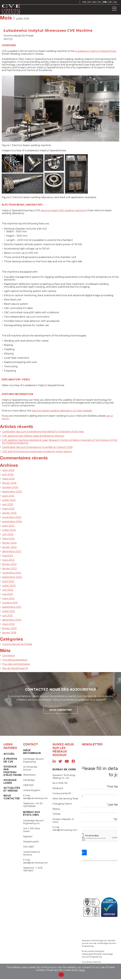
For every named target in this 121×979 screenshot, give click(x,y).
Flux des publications (14, 659)
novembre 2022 (11, 572)
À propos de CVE (10, 760)
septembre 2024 (12, 521)
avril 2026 (8, 474)
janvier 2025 (9, 513)
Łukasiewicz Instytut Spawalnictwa (95, 51)
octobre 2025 (10, 487)
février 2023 (9, 564)
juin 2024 (7, 534)
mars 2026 (8, 478)
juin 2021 (7, 615)
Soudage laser (10, 781)
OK (61, 974)
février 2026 (9, 483)
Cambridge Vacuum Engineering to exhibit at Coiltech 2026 (37, 447)
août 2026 (8, 470)
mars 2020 (8, 624)
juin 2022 (7, 589)
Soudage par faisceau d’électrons (13, 770)
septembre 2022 (12, 577)
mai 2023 (7, 555)
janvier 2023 (9, 568)
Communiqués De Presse (17, 644)
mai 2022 (7, 594)
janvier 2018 (9, 632)
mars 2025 (8, 508)
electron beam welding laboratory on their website (62, 410)
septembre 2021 (11, 607)
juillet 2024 (9, 530)
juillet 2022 (9, 585)
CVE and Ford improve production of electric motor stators (37, 451)
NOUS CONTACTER (60, 709)
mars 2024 (8, 538)
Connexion (8, 655)
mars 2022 (8, 598)
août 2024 (8, 525)
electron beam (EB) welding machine (63, 210)
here (82, 970)
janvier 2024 (9, 547)
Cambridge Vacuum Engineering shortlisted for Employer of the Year (43, 431)
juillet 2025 (8, 500)
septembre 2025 (12, 491)
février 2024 (9, 542)
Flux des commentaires (16, 664)
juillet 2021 (8, 611)
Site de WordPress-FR (15, 668)
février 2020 (9, 628)
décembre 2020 (11, 619)
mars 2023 (8, 560)
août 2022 (8, 581)
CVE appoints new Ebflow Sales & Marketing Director (33, 435)
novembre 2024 (11, 517)
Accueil (9, 753)
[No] (117, 971)
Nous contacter (12, 797)
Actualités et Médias (12, 789)
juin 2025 (7, 504)
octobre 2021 (10, 602)
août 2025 (8, 495)
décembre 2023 (11, 551)
